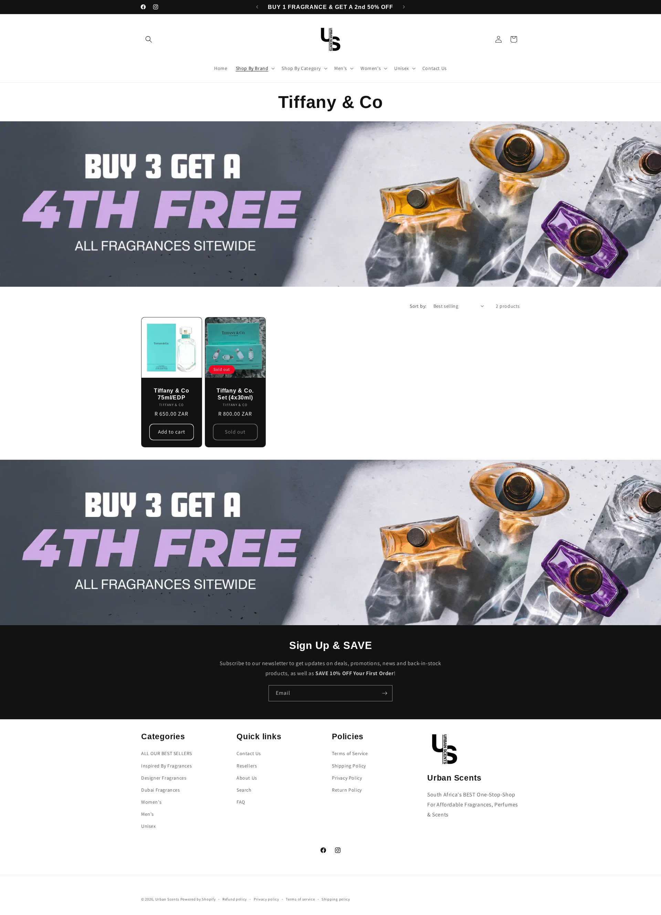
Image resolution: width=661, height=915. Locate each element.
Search (244, 790)
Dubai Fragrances (160, 790)
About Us (247, 778)
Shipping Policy (349, 766)
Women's (151, 802)
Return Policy (347, 790)
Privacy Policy (347, 778)
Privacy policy (266, 899)
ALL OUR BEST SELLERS (166, 753)
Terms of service (300, 899)
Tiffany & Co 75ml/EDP (171, 393)
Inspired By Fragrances (166, 766)
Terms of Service (350, 753)
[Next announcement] (403, 6)
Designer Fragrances (163, 778)
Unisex (148, 826)
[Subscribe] (384, 693)
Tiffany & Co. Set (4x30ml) (235, 393)
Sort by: (418, 306)
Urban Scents (167, 899)
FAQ (241, 802)
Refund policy (234, 899)
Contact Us (249, 753)
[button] (148, 39)
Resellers (247, 766)
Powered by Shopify (198, 899)
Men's (147, 814)
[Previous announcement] (257, 6)
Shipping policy (336, 899)
